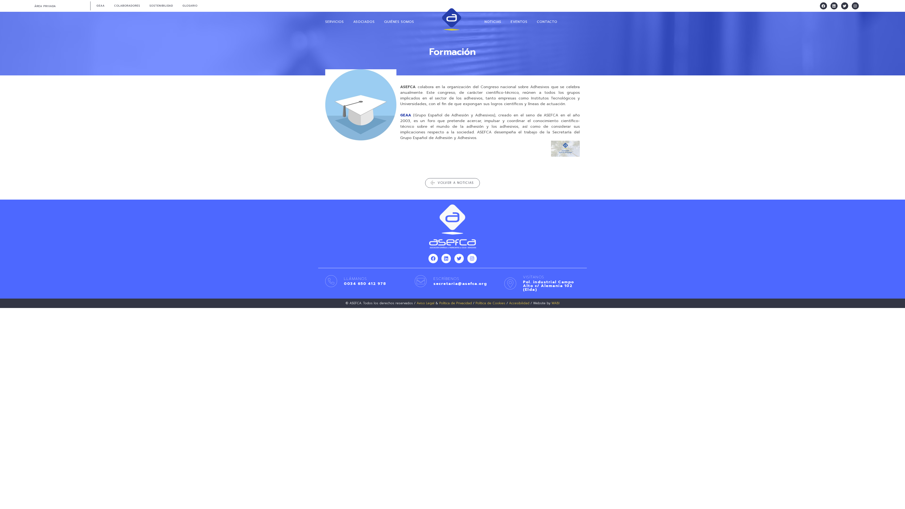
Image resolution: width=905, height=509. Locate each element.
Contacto (547, 22)
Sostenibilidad (161, 6)
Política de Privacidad (455, 303)
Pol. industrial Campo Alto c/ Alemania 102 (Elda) (548, 285)
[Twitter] (844, 5)
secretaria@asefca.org (460, 284)
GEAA (100, 6)
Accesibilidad (519, 303)
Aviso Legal (425, 303)
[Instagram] (855, 5)
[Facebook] (823, 5)
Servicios (334, 22)
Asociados (364, 22)
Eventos (519, 22)
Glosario (189, 6)
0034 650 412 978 (365, 284)
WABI (555, 303)
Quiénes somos (399, 22)
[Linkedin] (834, 5)
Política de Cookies (490, 303)
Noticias (493, 22)
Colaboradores (127, 6)
